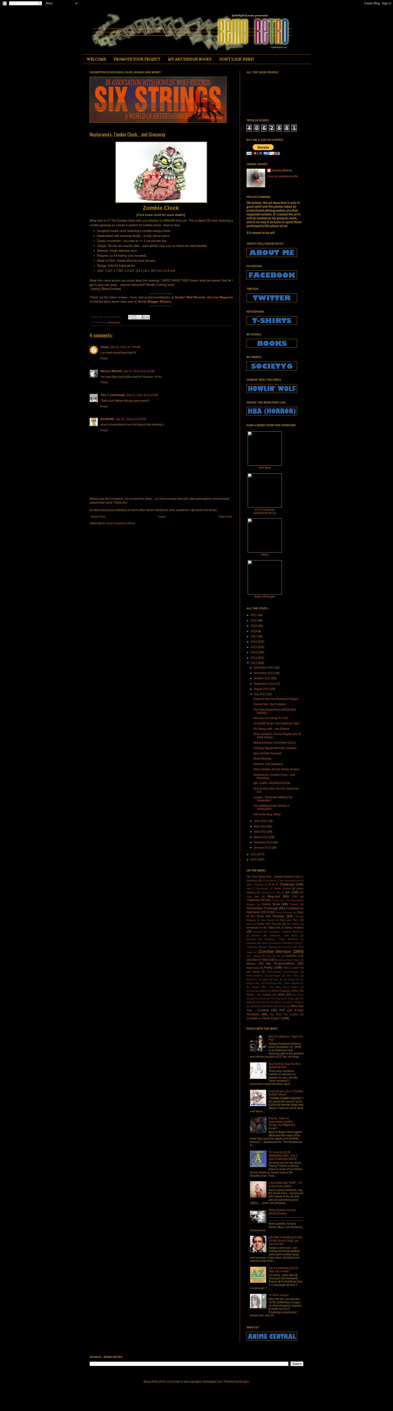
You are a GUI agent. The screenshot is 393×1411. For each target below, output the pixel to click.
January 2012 (263, 847)
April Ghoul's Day (270, 892)
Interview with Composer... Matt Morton (275, 935)
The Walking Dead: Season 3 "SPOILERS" (271, 807)
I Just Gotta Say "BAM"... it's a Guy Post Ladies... (285, 1184)
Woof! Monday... (263, 758)
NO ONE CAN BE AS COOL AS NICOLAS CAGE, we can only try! (286, 1241)
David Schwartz (284, 912)
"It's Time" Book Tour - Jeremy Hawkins (270, 876)
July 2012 (260, 694)
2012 (254, 663)
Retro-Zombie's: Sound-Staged (263, 975)
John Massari (254, 956)
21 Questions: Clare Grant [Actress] (281, 880)
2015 (254, 647)
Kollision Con (294, 956)
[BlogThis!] (134, 317)
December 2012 (264, 667)
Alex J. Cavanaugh (113, 395)
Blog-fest (273, 896)
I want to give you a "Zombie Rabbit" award (286, 1093)
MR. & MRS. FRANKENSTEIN (271, 783)
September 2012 (264, 683)
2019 (254, 625)
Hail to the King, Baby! (267, 814)
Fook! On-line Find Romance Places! (276, 699)
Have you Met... (289, 920)
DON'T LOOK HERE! (236, 59)
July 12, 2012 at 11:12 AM (139, 371)
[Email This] (130, 317)
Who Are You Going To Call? (270, 718)
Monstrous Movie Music (287, 960)
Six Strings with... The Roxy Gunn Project (273, 987)
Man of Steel (260, 959)
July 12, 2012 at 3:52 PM (131, 419)
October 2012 (262, 678)
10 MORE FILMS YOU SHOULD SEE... (277, 723)
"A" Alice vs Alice (279, 1295)
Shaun (105, 347)
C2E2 (295, 896)
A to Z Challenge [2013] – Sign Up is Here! (284, 1270)
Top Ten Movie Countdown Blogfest (284, 1002)
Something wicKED (257, 991)
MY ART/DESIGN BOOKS (190, 59)
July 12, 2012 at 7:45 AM (125, 347)
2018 (254, 631)
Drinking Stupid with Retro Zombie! (274, 748)
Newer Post (98, 516)
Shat (275, 979)
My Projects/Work (280, 963)
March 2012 (261, 837)
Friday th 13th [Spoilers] (267, 764)
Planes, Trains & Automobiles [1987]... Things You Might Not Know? (282, 1123)
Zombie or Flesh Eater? (264, 1018)
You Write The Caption (284, 1014)
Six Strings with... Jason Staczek (282, 983)
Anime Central (282, 888)
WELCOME (96, 59)
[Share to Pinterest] (147, 317)
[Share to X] (139, 317)
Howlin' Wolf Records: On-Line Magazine (204, 297)
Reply (104, 358)
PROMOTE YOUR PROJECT (137, 59)
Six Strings (289, 979)
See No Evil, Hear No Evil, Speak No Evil (285, 1065)
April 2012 (260, 831)
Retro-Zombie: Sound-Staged (283, 971)
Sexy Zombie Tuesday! (267, 753)
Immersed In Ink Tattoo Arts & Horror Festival (275, 927)
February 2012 (263, 842)
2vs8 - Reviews (255, 884)
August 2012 (262, 689)
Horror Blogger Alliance (154, 301)
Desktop (278, 916)
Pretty (268, 967)
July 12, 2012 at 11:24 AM (142, 395)
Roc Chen (293, 975)
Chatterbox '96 (256, 900)
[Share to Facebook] (143, 317)
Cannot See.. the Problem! (269, 704)
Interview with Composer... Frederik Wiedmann (278, 931)
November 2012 (264, 673)
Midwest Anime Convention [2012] (274, 742)
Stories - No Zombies (259, 994)
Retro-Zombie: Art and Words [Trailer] (276, 769)
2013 (254, 657)
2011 (254, 854)
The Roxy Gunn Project (282, 998)
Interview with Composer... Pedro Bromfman (272, 939)
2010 (254, 859)
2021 (254, 615)
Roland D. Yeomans (257, 979)
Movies (251, 963)
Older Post (225, 516)
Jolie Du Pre (274, 956)
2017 (254, 636)
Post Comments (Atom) (120, 523)
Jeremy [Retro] (282, 170)
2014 (254, 652)
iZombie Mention (274, 951)
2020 (254, 620)
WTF (282, 1010)
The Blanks (260, 998)
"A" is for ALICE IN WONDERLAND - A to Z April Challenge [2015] (283, 1155)
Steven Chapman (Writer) (285, 990)
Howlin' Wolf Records (269, 923)
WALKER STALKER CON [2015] (268, 1006)
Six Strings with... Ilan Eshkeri (271, 728)
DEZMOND (107, 419)
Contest (294, 904)
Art (287, 892)
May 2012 (260, 826)
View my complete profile (282, 176)
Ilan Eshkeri (293, 924)
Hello (249, 924)
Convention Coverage (262, 908)
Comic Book (271, 904)
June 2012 (261, 821)
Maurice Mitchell (111, 371)
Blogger (244, 1381)
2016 (254, 641)
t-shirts (281, 994)
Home (162, 516)
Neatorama (114, 322)
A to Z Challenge (281, 884)
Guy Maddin (268, 920)
